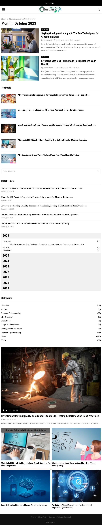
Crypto (4, 309)
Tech (3, 340)
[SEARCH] (98, 171)
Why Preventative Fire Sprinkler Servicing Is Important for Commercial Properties (54, 95)
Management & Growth (11, 328)
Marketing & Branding (11, 332)
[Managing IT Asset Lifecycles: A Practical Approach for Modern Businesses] (8, 113)
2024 (6, 261)
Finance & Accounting (11, 313)
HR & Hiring (6, 317)
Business (45, 29)
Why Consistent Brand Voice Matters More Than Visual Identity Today (48, 155)
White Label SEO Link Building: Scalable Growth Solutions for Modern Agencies (52, 140)
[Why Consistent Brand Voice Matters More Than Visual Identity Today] (8, 158)
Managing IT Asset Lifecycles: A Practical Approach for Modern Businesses (51, 110)
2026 (6, 235)
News (3, 336)
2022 (6, 272)
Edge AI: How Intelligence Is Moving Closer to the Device (24, 505)
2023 (6, 266)
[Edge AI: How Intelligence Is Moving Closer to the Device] (25, 486)
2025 (6, 255)
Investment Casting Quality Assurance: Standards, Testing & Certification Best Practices (57, 125)
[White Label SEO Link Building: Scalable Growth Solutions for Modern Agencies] (8, 143)
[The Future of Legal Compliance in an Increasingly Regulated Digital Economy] (76, 486)
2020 (6, 283)
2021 (6, 277)
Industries (5, 321)
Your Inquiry (49, 3)
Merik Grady (48, 40)
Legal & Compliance (10, 324)
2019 (6, 288)
